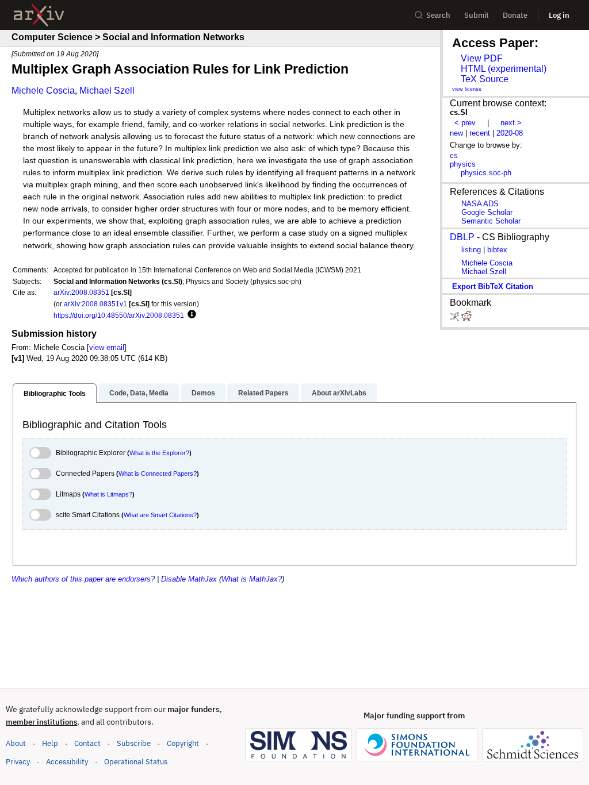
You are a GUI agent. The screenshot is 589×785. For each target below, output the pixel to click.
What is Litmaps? (108, 494)
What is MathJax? (251, 579)
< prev (465, 122)
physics (463, 164)
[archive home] (39, 15)
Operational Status (135, 761)
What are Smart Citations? (160, 514)
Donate (515, 15)
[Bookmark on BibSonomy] (455, 318)
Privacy (18, 762)
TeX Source (484, 79)
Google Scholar (486, 212)
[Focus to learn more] (190, 315)
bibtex (497, 249)
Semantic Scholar (491, 221)
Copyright (183, 743)
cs (454, 155)
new (456, 133)
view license (466, 89)
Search (438, 15)
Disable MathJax (189, 579)
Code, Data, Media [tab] (139, 393)
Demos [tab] (203, 393)
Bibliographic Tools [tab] (55, 394)
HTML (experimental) (503, 69)
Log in (559, 15)
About (16, 743)
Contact (87, 743)
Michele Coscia (43, 90)
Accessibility (67, 762)
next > (511, 122)
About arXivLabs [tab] (339, 393)
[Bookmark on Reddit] (466, 318)
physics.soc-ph (486, 172)
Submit (476, 15)
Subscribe (134, 743)
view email (106, 347)
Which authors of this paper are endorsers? (83, 579)
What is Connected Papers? (157, 473)
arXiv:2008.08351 (81, 292)
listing (471, 249)
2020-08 (509, 133)
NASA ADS (480, 203)
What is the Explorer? (159, 452)
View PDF (482, 58)
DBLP (462, 237)
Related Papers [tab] (263, 393)
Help (50, 743)
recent (479, 133)
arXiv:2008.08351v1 (95, 303)
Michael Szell (107, 90)
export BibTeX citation (492, 286)
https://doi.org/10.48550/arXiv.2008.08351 (118, 315)
